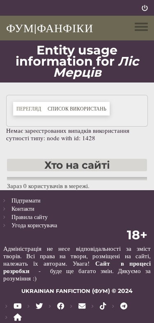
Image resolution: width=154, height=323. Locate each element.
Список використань (79, 108)
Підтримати (26, 200)
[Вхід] (145, 8)
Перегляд (28, 108)
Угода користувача (34, 225)
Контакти (22, 208)
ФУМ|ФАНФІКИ (49, 27)
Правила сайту (29, 217)
